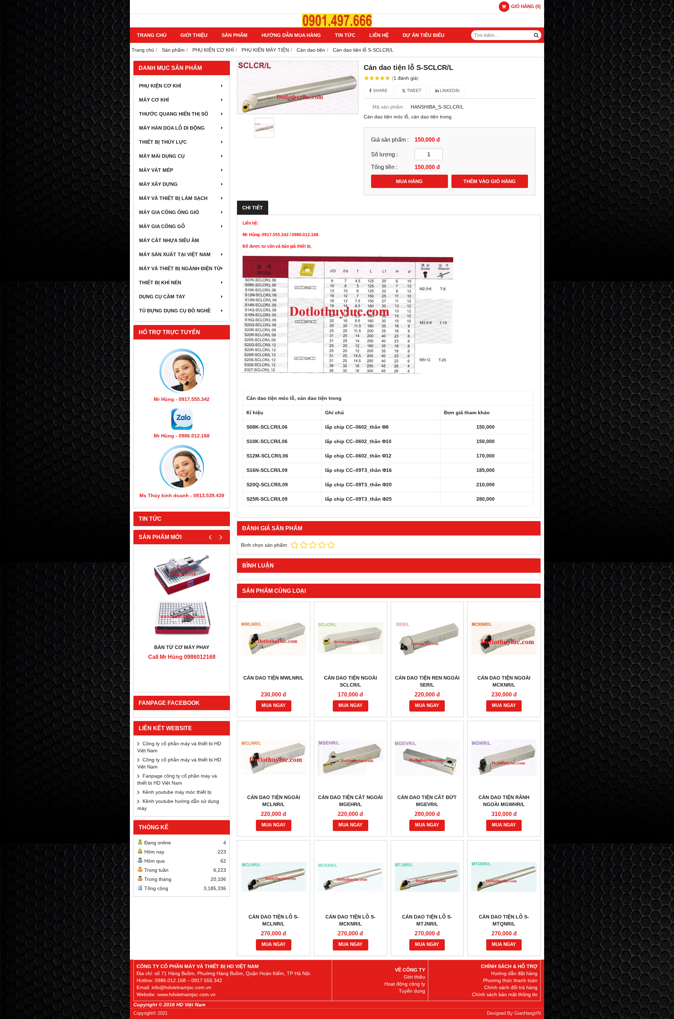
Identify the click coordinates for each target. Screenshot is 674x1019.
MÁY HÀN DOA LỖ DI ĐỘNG (172, 128)
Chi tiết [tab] (252, 207)
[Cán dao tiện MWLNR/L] (273, 638)
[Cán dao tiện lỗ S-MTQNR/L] (504, 877)
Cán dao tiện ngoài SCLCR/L (350, 681)
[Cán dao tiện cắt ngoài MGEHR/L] (350, 757)
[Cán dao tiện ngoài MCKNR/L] (504, 638)
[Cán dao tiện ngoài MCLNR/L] (273, 757)
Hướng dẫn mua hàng (291, 35)
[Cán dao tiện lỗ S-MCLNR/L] (273, 877)
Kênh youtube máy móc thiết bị (177, 792)
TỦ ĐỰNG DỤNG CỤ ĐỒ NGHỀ (175, 310)
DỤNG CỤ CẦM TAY (162, 296)
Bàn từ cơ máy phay (181, 647)
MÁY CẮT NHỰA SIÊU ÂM (169, 240)
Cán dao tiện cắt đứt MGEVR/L (427, 800)
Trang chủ (151, 35)
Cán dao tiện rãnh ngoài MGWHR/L (503, 800)
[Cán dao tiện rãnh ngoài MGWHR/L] (504, 757)
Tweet (413, 90)
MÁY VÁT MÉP (156, 170)
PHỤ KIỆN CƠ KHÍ (160, 86)
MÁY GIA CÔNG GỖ (162, 226)
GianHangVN (527, 1013)
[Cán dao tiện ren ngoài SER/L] (427, 638)
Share (380, 90)
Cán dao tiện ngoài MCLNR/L (273, 800)
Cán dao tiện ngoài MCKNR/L (503, 681)
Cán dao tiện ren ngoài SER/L (427, 681)
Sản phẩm (234, 35)
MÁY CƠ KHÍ (154, 100)
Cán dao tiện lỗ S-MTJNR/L (427, 920)
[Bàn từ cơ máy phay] (181, 595)
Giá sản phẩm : (390, 139)
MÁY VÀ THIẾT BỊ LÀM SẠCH (173, 198)
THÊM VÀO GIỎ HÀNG (489, 181)
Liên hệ (379, 35)
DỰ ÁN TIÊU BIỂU (423, 35)
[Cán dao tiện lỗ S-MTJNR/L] (427, 877)
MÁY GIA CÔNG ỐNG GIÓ (169, 212)
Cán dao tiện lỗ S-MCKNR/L (350, 920)
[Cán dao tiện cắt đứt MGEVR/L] (427, 757)
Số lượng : (384, 154)
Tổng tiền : (384, 167)
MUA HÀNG (409, 181)
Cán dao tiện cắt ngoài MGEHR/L (350, 800)
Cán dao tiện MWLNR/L (273, 678)
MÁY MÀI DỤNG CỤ (162, 156)
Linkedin (449, 90)
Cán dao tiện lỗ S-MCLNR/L (274, 920)
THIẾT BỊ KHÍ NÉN (160, 282)
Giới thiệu (193, 35)
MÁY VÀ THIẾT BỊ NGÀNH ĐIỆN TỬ (180, 268)
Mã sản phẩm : (389, 107)
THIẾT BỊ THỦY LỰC (163, 142)
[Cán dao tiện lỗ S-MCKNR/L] (350, 877)
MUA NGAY (274, 705)
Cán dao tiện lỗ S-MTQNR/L (504, 920)
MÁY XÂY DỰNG (158, 184)
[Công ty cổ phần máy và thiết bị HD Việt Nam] (337, 25)
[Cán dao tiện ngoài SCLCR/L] (350, 638)
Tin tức (345, 35)
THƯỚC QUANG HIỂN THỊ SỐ (173, 114)
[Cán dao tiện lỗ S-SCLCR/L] (297, 87)
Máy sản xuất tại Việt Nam (175, 254)
